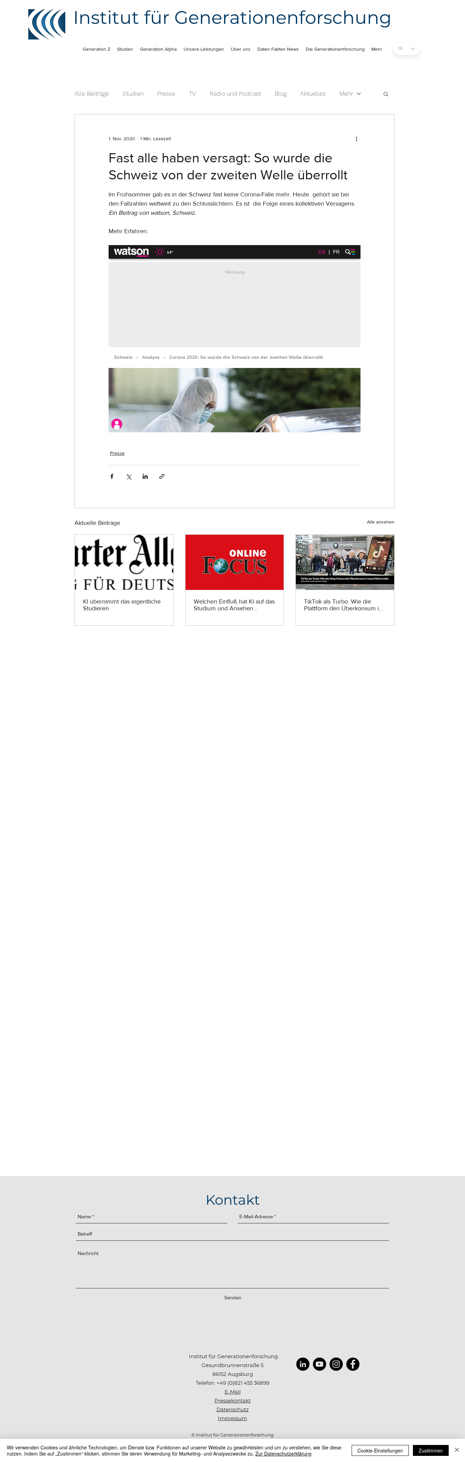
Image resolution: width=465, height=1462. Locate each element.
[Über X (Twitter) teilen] (128, 476)
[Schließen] (457, 1450)
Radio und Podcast (235, 93)
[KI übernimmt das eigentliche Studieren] (124, 562)
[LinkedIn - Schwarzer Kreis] (302, 1364)
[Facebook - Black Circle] (352, 1364)
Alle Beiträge (92, 93)
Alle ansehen (381, 522)
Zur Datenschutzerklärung (283, 1453)
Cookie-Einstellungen (380, 1450)
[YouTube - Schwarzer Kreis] (319, 1364)
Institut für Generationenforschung (232, 17)
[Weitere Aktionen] (356, 139)
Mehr (346, 93)
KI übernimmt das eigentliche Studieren (122, 605)
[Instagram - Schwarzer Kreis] (336, 1364)
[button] (386, 93)
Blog (281, 93)
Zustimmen (431, 1450)
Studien (133, 93)
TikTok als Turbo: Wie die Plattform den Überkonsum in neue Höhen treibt (343, 605)
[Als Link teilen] (162, 476)
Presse (166, 93)
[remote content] (234, 338)
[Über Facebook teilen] (112, 476)
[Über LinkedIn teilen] (145, 476)
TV (192, 93)
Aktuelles (313, 93)
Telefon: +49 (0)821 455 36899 (232, 1383)
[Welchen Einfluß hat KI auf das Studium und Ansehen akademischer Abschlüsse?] (235, 562)
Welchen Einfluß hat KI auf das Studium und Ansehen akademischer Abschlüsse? (234, 605)
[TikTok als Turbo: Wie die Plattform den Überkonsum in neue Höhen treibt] (345, 562)
